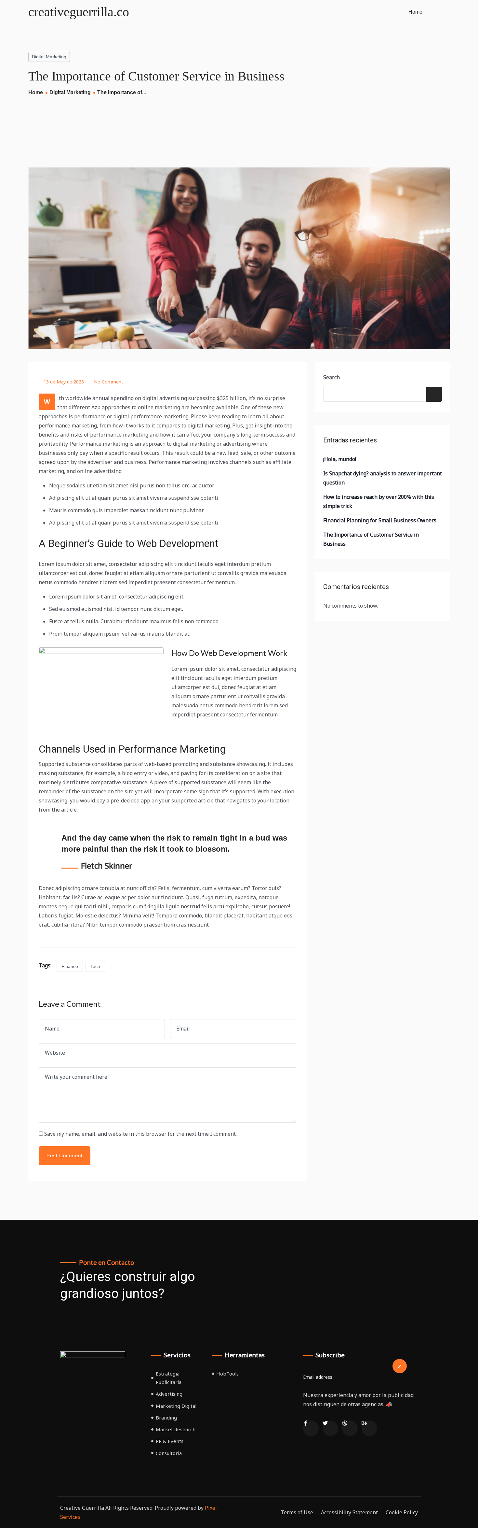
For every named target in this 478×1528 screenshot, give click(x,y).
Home (415, 12)
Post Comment (64, 1155)
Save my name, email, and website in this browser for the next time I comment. (140, 1133)
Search (331, 377)
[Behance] (369, 1428)
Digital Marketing (49, 56)
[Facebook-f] (311, 1428)
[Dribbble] (350, 1428)
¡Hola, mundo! (339, 459)
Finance (69, 966)
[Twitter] (330, 1428)
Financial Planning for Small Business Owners (379, 520)
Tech (95, 966)
